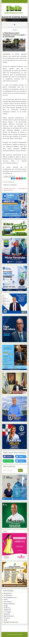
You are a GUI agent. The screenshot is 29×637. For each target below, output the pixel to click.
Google (6, 606)
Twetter (21, 456)
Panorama (7, 618)
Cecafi (5, 620)
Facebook (9, 456)
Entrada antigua (21, 188)
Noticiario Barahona (9, 604)
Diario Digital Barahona (10, 597)
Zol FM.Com (7, 608)
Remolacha (7, 614)
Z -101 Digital (7, 612)
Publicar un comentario (10, 185)
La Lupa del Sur (8, 595)
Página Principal (8, 190)
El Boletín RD (7, 610)
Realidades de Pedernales (11, 622)
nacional (15, 30)
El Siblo (6, 599)
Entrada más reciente (9, 188)
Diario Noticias (8, 601)
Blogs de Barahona (9, 616)
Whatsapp (9, 461)
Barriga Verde (7, 593)
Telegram (21, 461)
